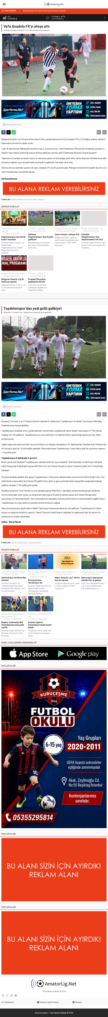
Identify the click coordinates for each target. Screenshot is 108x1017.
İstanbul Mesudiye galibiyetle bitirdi (37, 280)
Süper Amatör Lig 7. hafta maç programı (67, 578)
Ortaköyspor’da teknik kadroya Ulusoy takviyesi (43, 10)
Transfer (4, 231)
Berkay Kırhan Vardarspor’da (35, 581)
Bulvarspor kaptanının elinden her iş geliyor (92, 578)
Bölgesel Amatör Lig (19, 30)
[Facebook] (3, 995)
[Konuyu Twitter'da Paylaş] (8, 132)
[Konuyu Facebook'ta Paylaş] (3, 132)
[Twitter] (7, 995)
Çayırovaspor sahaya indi (67, 234)
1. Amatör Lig (33, 228)
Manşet (4, 228)
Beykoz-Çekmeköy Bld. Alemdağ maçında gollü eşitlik (12, 625)
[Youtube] (15, 995)
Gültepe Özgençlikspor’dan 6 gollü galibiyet (40, 237)
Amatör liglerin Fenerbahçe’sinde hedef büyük (40, 625)
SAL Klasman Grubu (16, 614)
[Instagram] (11, 995)
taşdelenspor (23, 543)
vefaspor (41, 199)
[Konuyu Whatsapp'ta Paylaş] (14, 132)
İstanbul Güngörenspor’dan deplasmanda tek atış (92, 237)
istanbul (14, 543)
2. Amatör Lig (17, 312)
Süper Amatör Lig (15, 228)
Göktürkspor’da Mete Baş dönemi (13, 578)
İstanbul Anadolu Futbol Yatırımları (24, 199)
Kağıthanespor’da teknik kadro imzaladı (13, 238)
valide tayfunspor (35, 543)
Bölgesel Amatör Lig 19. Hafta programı (12, 280)
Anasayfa (7, 30)
